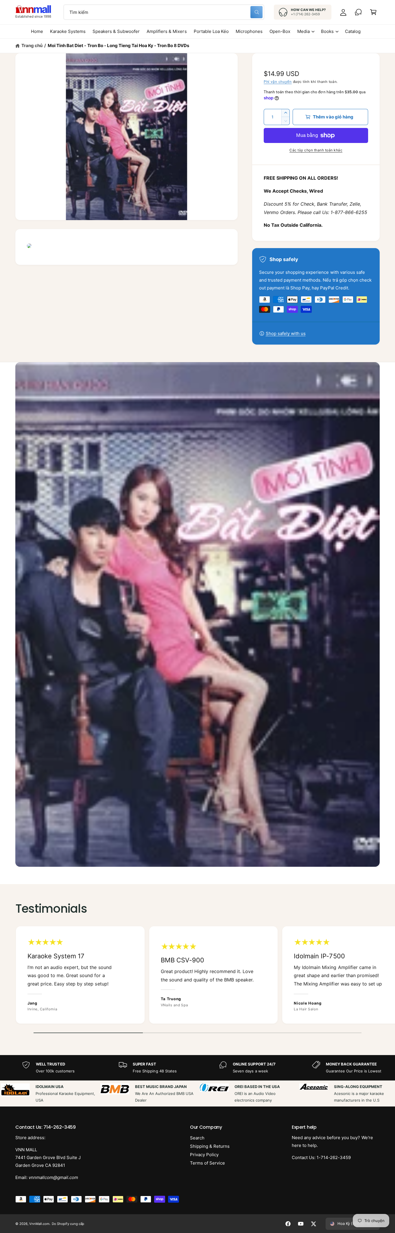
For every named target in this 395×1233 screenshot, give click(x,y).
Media (303, 31)
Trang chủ (32, 45)
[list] (197, 976)
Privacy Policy (204, 1154)
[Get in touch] (358, 12)
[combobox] (164, 12)
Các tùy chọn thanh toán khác (315, 150)
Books (327, 31)
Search (197, 1138)
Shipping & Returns (210, 1146)
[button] (373, 12)
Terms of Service (207, 1163)
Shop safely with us (286, 333)
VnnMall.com (39, 1224)
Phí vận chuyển (278, 81)
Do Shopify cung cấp (68, 1224)
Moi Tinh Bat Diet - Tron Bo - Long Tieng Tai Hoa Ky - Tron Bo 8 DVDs (118, 45)
